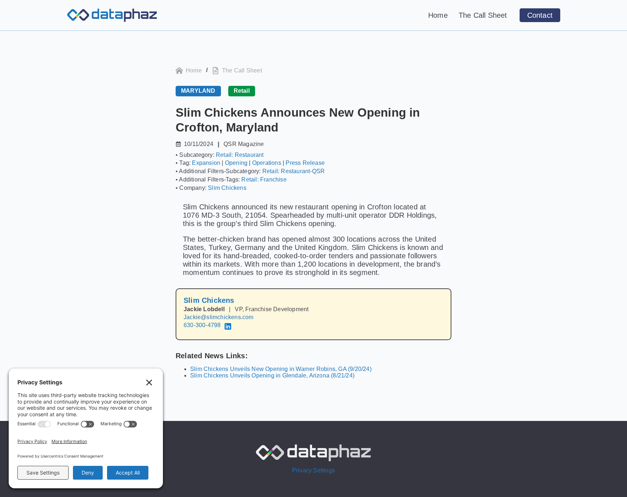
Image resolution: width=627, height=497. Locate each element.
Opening (236, 163)
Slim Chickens (227, 188)
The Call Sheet (483, 15)
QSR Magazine (244, 144)
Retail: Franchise (263, 179)
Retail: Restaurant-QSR (293, 171)
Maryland (198, 91)
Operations (266, 163)
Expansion (206, 163)
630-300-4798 (202, 325)
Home (438, 15)
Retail (242, 91)
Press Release (305, 163)
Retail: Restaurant (240, 155)
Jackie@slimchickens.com (219, 317)
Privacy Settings (313, 470)
